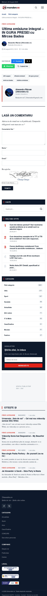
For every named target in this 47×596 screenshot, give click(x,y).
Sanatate (7, 302)
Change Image (23, 179)
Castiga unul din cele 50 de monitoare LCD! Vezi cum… (25, 256)
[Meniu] (42, 7)
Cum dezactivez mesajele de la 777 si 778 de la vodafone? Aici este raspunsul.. (26, 237)
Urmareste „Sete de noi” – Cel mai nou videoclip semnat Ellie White (23, 419)
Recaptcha (6, 169)
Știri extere (8, 313)
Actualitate (8, 307)
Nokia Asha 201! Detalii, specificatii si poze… (24, 266)
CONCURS (5, 533)
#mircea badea (8, 80)
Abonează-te (23, 365)
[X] (9, 506)
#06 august (6, 76)
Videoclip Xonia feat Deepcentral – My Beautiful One (23, 437)
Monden (7, 330)
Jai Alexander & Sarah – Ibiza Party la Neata (21, 471)
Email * (4, 158)
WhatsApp (9, 66)
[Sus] (41, 591)
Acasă (4, 14)
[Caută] (36, 7)
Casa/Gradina (9, 324)
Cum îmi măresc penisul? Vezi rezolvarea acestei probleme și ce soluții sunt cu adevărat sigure (26, 226)
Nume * (4, 148)
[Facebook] (4, 506)
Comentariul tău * (8, 129)
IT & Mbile (7, 318)
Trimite (7, 188)
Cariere (4, 557)
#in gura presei (33, 76)
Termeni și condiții (32, 595)
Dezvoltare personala (9, 538)
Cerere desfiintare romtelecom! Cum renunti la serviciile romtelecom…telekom (26, 247)
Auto (3, 525)
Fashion (7, 335)
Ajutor (4, 521)
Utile (5, 291)
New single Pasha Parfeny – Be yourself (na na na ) (22, 454)
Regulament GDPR (8, 595)
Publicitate (5, 553)
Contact (23, 595)
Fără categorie (13, 14)
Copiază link (24, 66)
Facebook (19, 61)
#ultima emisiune (22, 80)
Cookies (17, 595)
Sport (6, 296)
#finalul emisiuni (19, 76)
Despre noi (5, 549)
